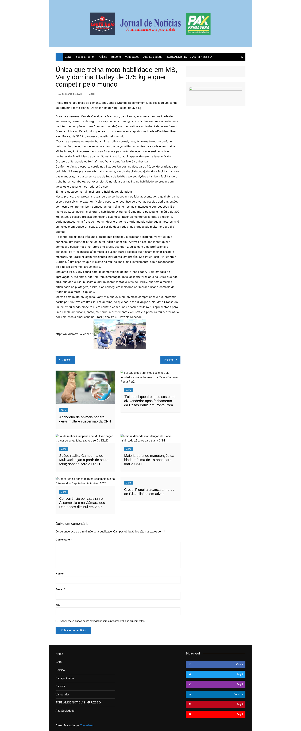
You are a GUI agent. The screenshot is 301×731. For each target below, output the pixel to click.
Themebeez (87, 725)
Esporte (116, 56)
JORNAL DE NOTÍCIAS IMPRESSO (189, 56)
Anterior (67, 359)
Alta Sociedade (152, 56)
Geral (68, 56)
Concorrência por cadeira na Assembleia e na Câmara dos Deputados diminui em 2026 (82, 503)
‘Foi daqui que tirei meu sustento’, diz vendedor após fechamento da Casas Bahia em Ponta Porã (150, 401)
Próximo (168, 359)
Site (58, 605)
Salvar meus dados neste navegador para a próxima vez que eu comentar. (102, 620)
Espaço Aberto (85, 56)
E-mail (60, 589)
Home (59, 653)
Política (102, 56)
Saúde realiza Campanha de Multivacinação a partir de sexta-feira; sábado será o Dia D (84, 460)
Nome (60, 573)
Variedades (132, 56)
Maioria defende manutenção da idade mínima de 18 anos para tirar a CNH (149, 460)
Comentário (64, 539)
